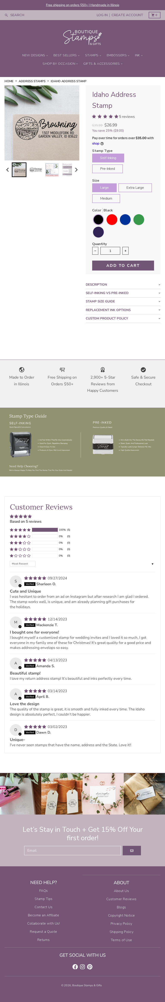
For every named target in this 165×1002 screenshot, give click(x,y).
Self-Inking (108, 158)
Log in (102, 15)
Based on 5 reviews (25, 521)
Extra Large (135, 187)
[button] (19, 169)
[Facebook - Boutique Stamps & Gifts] (75, 967)
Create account (127, 15)
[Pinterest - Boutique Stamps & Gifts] (90, 967)
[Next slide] (76, 170)
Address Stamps (32, 81)
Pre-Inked (107, 168)
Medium (106, 198)
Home (9, 81)
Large (104, 187)
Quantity (99, 244)
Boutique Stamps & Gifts (87, 985)
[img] (35, 578)
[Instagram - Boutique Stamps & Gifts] (82, 967)
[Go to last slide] (8, 170)
